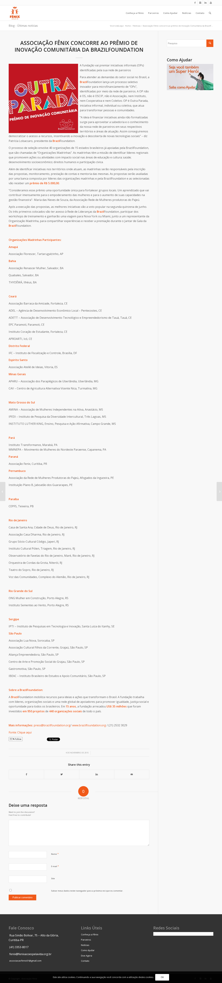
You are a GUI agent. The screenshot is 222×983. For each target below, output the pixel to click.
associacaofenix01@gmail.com (25, 960)
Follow (17, 739)
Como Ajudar (88, 950)
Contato (85, 960)
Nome (55, 853)
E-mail (55, 866)
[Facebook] (195, 2)
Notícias (136, 25)
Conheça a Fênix (89, 934)
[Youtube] (210, 2)
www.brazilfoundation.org (89, 725)
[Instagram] (200, 2)
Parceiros (86, 939)
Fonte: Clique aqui (20, 732)
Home (128, 25)
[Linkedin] (205, 2)
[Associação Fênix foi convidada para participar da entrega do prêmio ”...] (2, 491)
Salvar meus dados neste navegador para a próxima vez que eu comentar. (87, 890)
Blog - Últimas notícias (23, 26)
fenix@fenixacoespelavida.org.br (30, 954)
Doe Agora (86, 955)
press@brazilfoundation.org (52, 725)
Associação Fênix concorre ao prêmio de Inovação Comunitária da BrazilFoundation (79, 46)
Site (53, 878)
